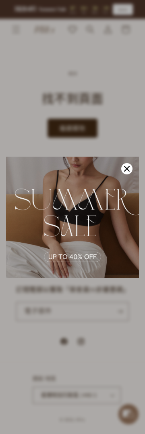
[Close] (127, 168)
